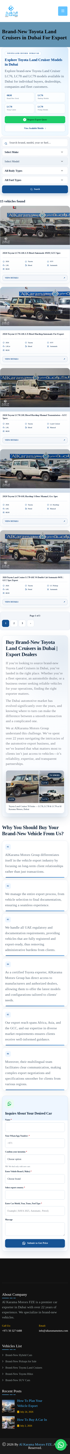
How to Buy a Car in (32, 1419)
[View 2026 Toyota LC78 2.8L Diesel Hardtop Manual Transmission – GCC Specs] (35, 390)
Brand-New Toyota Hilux (19, 1373)
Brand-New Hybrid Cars (18, 1355)
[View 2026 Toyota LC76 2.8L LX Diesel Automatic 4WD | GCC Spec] (35, 227)
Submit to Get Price (37, 1243)
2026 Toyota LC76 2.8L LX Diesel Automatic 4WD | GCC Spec (32, 253)
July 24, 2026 (26, 1412)
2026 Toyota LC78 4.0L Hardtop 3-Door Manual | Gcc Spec (30, 496)
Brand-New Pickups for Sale (20, 1361)
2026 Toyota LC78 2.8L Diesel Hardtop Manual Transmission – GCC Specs (35, 416)
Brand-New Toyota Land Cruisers (23, 1367)
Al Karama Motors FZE (35, 1444)
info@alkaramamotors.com (53, 1330)
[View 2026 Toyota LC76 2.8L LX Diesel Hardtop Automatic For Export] (35, 308)
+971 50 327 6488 (12, 1330)
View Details (35, 278)
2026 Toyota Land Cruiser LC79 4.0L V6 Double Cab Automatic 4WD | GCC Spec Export (33, 578)
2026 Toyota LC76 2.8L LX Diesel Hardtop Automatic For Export (33, 334)
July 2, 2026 (26, 1426)
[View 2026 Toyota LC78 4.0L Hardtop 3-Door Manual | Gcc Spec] (35, 471)
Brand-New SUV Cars (17, 1380)
